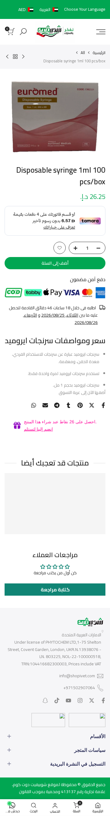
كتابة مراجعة (55, 589)
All (83, 52)
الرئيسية (99, 52)
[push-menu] (100, 32)
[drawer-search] (23, 31)
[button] (39, 9)
